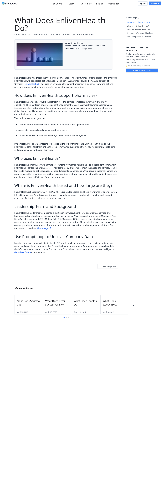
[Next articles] (133, 306)
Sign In (143, 3)
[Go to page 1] (64, 317)
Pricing (99, 3)
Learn (71, 3)
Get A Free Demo (22, 252)
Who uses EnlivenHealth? (138, 26)
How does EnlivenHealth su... (139, 22)
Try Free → (154, 3)
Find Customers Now (142, 70)
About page (42, 228)
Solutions (57, 3)
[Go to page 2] (66, 317)
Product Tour (114, 3)
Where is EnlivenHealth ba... (139, 29)
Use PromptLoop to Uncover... (139, 36)
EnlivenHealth (31, 84)
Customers (86, 3)
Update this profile (108, 266)
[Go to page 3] (68, 317)
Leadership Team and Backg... (140, 33)
